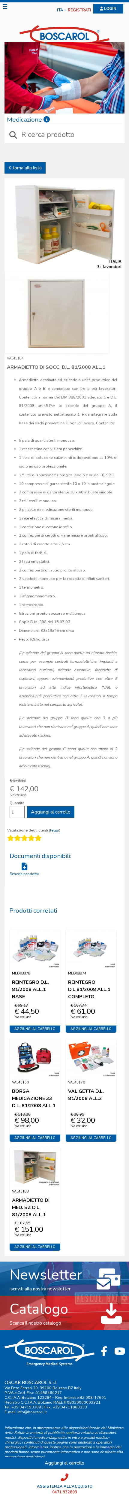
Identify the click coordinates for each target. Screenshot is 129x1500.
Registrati (79, 10)
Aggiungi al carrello (50, 812)
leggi (54, 830)
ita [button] (60, 10)
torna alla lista (26, 168)
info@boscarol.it (32, 1412)
